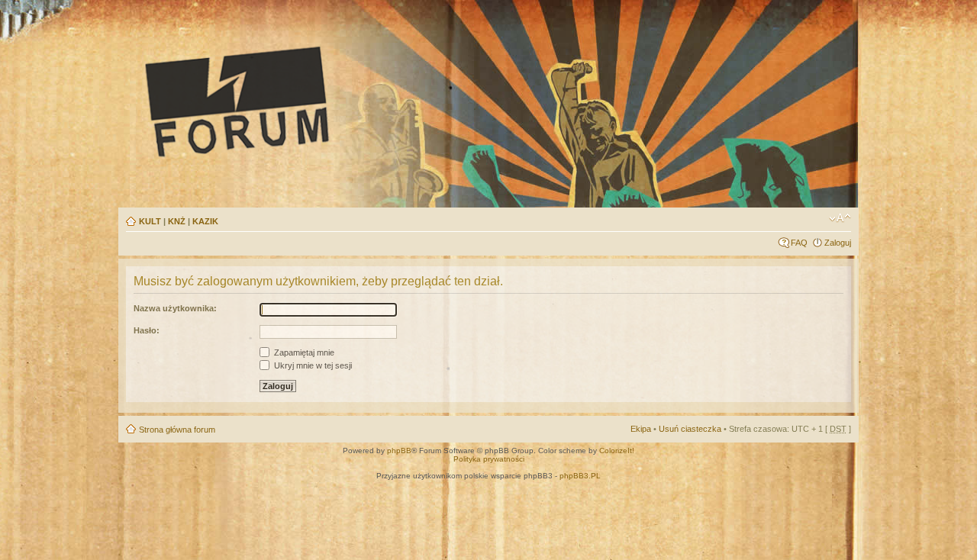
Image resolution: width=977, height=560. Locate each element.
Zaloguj (837, 242)
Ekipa (640, 428)
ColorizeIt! (616, 450)
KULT (150, 221)
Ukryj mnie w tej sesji (312, 365)
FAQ (799, 242)
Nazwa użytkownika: (175, 308)
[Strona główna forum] (378, 100)
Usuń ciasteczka (690, 428)
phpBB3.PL (580, 475)
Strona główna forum (177, 429)
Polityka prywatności (488, 459)
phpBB (399, 450)
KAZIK (205, 221)
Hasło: (147, 330)
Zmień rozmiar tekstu (840, 218)
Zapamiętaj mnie (303, 352)
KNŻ (176, 221)
